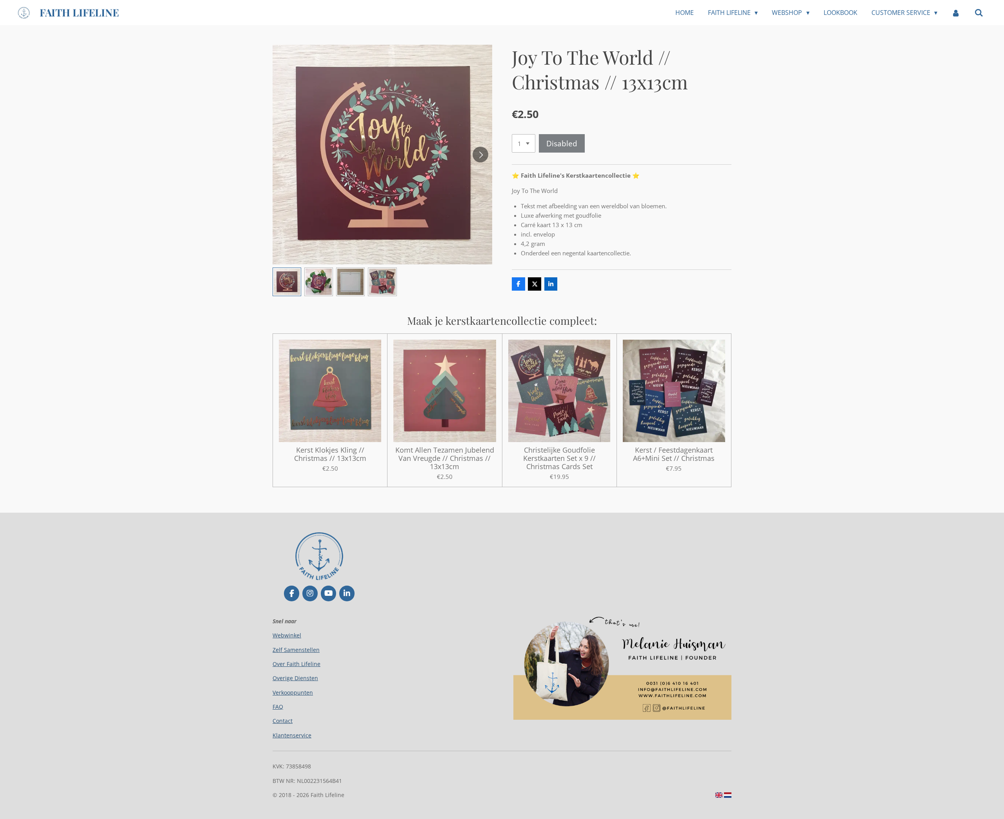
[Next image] (480, 154)
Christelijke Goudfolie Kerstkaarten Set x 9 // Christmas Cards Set (559, 458)
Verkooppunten (293, 692)
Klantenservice (292, 735)
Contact (283, 720)
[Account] (955, 12)
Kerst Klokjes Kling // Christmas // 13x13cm (330, 454)
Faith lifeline (79, 12)
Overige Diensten (295, 678)
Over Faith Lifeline (296, 664)
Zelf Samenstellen (296, 649)
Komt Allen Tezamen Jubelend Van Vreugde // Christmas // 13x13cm (444, 458)
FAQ (278, 706)
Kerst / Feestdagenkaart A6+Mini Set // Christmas (674, 454)
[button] (287, 282)
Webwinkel (287, 635)
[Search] (978, 12)
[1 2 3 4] (523, 143)
